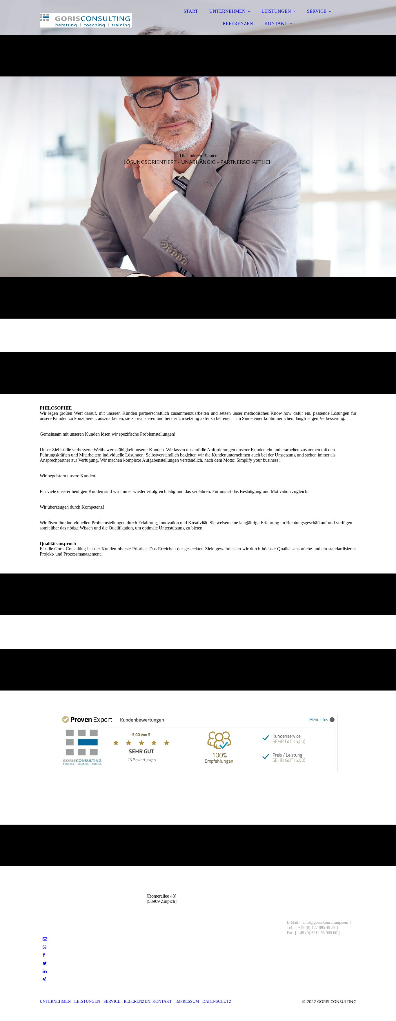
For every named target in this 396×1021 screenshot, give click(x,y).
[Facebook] (44, 955)
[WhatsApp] (45, 947)
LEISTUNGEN (276, 11)
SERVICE (316, 11)
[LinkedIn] (45, 971)
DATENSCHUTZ (217, 1001)
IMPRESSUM (187, 1001)
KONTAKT (275, 23)
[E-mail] (45, 938)
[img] (90, 20)
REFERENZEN (238, 23)
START (191, 11)
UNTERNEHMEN (227, 11)
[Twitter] (45, 963)
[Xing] (44, 979)
